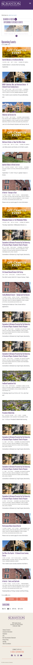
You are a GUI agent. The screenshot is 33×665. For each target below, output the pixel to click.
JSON (21, 609)
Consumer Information (7, 632)
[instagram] (18, 655)
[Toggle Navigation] (30, 3)
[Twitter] (14, 655)
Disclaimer (5, 634)
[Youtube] (21, 655)
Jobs (3, 636)
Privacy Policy (6, 640)
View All (22, 599)
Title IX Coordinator (7, 644)
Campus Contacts (6, 630)
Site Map (4, 642)
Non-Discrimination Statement (9, 638)
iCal (10, 609)
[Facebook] (11, 655)
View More (11, 599)
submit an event (12, 15)
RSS (4, 609)
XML (15, 609)
